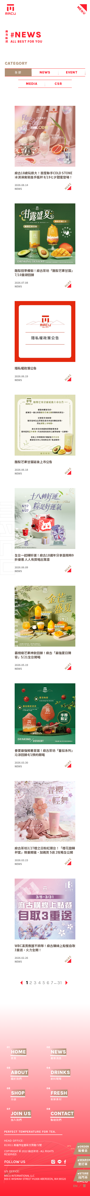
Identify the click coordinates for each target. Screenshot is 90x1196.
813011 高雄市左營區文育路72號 (23, 1145)
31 (59, 982)
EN (75, 1186)
